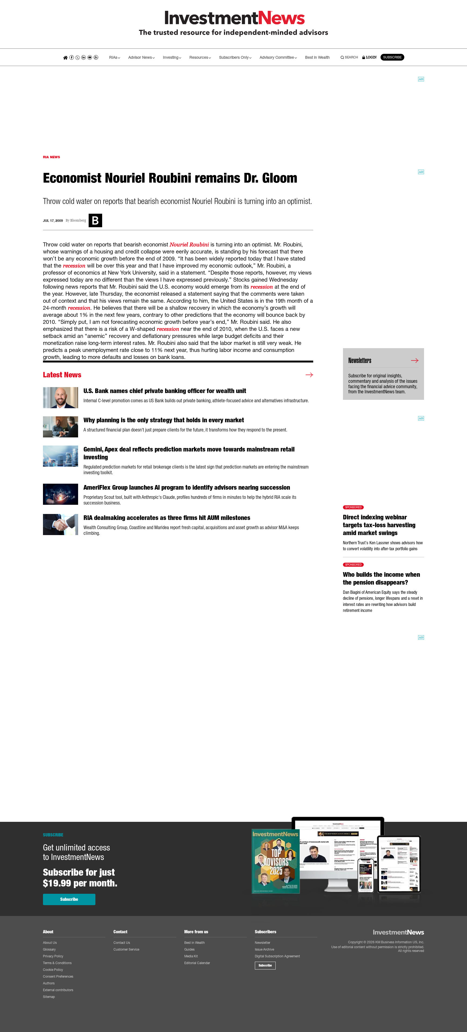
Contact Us (122, 943)
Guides (189, 949)
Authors (49, 983)
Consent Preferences (58, 976)
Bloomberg (78, 220)
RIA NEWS (51, 157)
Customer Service (126, 949)
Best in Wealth (317, 57)
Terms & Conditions (57, 963)
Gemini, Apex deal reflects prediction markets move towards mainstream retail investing (189, 453)
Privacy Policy (53, 956)
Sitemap (49, 997)
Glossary (49, 949)
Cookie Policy (53, 970)
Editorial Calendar (197, 963)
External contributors (58, 990)
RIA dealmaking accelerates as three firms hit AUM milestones (167, 518)
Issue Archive (264, 949)
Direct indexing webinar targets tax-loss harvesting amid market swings (379, 525)
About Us (50, 943)
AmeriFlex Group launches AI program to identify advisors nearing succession (187, 487)
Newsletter (262, 943)
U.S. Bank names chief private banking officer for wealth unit (165, 391)
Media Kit (191, 956)
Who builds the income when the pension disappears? (381, 578)
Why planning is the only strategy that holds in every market (164, 420)
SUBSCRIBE (392, 57)
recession (74, 266)
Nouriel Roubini (189, 245)
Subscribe (69, 899)
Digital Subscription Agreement (277, 956)
